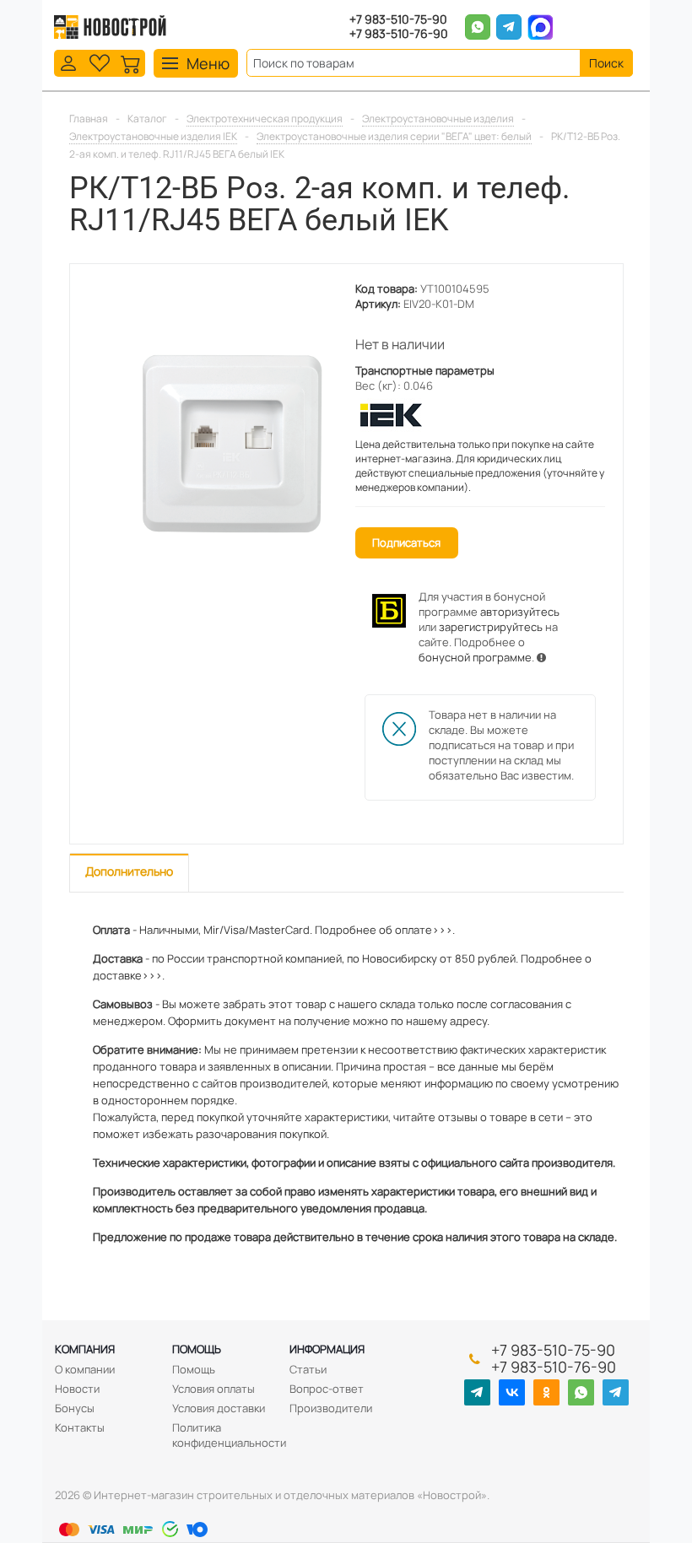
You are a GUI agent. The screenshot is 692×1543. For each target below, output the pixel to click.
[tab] (129, 873)
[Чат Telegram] (616, 1392)
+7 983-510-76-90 (398, 34)
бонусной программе (475, 657)
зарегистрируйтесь (491, 626)
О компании (85, 1369)
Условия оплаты (213, 1388)
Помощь (196, 1349)
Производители (330, 1408)
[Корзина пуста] (131, 62)
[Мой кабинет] (68, 62)
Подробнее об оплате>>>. (385, 929)
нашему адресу (446, 1020)
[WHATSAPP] (581, 1392)
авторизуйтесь (520, 611)
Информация (327, 1349)
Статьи (308, 1369)
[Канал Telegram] (477, 1392)
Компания (85, 1349)
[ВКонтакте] (512, 1392)
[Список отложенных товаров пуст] (99, 62)
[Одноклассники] (546, 1392)
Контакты (80, 1427)
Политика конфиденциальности (229, 1435)
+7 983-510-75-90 (398, 20)
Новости (77, 1388)
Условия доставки (218, 1408)
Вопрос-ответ (326, 1388)
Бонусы (75, 1408)
